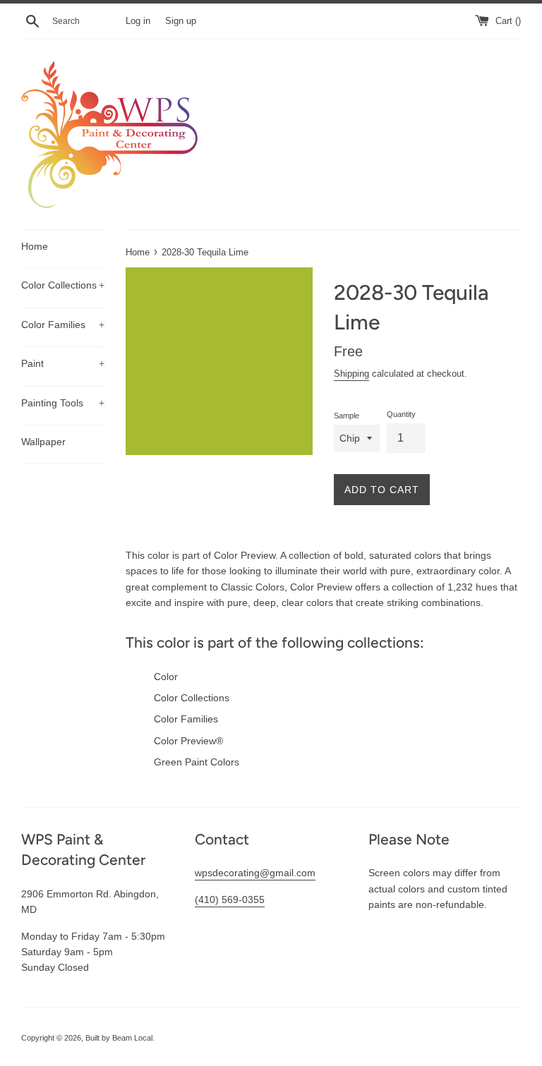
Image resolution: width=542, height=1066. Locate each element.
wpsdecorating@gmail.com (255, 872)
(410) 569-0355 (230, 899)
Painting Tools (62, 402)
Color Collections (62, 285)
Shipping (351, 373)
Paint (62, 363)
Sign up (180, 21)
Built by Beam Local (118, 1038)
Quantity (401, 414)
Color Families (62, 324)
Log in (138, 21)
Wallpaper (43, 441)
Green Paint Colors (196, 762)
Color (166, 676)
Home (34, 246)
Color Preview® (188, 740)
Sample (346, 415)
